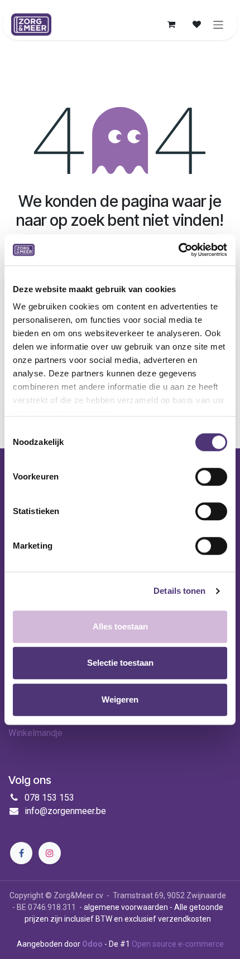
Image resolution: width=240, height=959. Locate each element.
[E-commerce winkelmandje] (171, 24)
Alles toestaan (120, 626)
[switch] (211, 477)
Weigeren (120, 699)
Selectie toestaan (120, 662)
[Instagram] (50, 853)
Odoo (93, 943)
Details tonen (179, 590)
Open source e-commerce (178, 943)
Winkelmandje (35, 733)
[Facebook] (21, 853)
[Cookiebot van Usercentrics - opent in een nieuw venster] (178, 250)
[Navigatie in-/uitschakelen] (218, 24)
